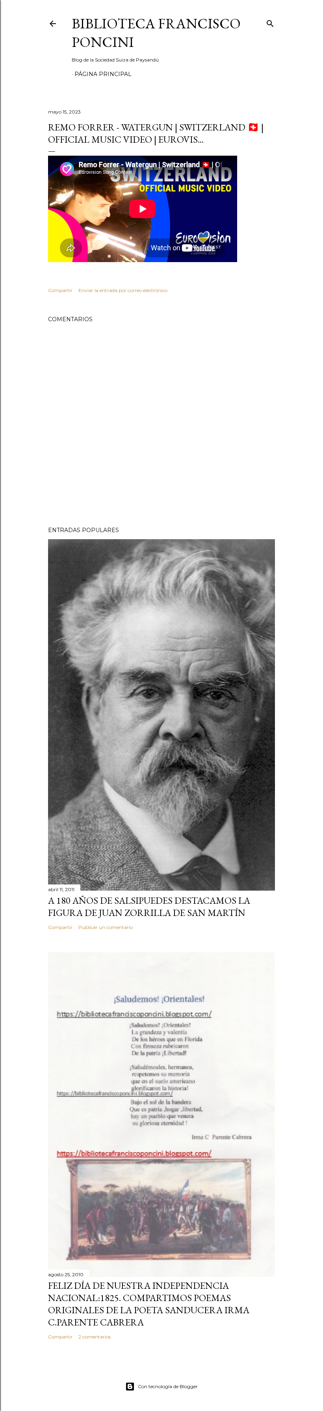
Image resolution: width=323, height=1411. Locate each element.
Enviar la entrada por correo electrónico (122, 290)
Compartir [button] (60, 290)
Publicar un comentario (105, 927)
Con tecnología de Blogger (168, 1386)
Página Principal (103, 74)
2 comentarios (94, 1337)
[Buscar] (270, 22)
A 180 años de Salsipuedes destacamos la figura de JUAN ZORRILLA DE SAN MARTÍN (149, 906)
